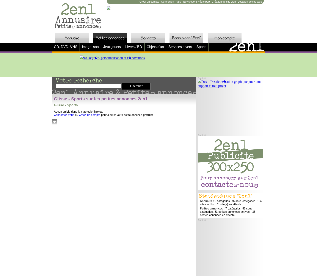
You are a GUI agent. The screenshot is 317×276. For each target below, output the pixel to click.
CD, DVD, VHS (65, 47)
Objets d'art (155, 47)
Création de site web (224, 1)
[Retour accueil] (78, 27)
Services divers (180, 47)
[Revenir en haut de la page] (54, 123)
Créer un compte (149, 1)
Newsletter (189, 1)
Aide (178, 1)
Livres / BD (133, 47)
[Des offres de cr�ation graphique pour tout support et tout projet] (230, 86)
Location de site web (250, 1)
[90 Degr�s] (112, 58)
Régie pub (204, 1)
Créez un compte (89, 114)
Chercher (136, 86)
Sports (201, 47)
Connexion (167, 1)
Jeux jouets (112, 47)
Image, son (90, 47)
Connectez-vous (64, 114)
